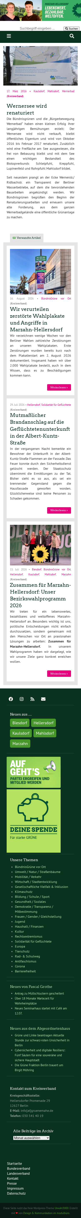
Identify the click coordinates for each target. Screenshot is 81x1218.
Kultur (19, 931)
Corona (20, 966)
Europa (20, 946)
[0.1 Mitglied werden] (34, 787)
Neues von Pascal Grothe (31, 987)
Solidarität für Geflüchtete (56, 404)
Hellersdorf (33, 404)
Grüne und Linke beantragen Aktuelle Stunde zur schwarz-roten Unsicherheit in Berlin (42, 1040)
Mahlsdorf (53, 91)
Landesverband (18, 1173)
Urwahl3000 (62, 1208)
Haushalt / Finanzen (29, 926)
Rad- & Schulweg (27, 956)
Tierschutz (22, 951)
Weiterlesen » (59, 387)
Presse (12, 1183)
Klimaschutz (23, 892)
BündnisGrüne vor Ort (56, 298)
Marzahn (66, 574)
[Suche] (72, 36)
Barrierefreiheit (25, 971)
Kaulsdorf (39, 91)
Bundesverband (18, 1168)
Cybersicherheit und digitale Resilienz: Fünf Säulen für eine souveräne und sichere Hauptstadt (40, 1055)
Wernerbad (68, 91)
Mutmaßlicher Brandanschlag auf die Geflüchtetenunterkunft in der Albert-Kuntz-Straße (40, 428)
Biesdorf (36, 569)
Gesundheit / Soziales (30, 901)
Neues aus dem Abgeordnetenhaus (40, 1028)
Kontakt (12, 1178)
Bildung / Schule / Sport (32, 896)
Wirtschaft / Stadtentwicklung (36, 882)
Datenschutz (16, 1193)
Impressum (15, 1188)
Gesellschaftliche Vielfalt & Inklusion (41, 887)
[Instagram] (21, 699)
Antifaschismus (25, 961)
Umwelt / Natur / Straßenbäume (37, 872)
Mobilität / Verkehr (28, 877)
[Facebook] (11, 699)
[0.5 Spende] (34, 851)
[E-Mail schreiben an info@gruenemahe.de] (43, 699)
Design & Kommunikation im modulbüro (46, 1213)
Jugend (20, 921)
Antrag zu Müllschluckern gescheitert (39, 993)
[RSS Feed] (32, 699)
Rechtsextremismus (28, 936)
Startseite (14, 1163)
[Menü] (9, 36)
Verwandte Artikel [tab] (29, 237)
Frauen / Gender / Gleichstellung (38, 916)
